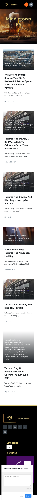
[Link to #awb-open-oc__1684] (31, 4)
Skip (21, 496)
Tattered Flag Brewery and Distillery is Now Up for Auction (18, 200)
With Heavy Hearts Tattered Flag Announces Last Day (17, 253)
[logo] (10, 3)
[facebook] (5, 427)
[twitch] (20, 427)
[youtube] (25, 427)
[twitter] (10, 427)
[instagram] (15, 427)
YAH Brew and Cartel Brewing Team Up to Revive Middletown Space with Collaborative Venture (17, 81)
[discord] (5, 432)
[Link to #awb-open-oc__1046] (26, 4)
